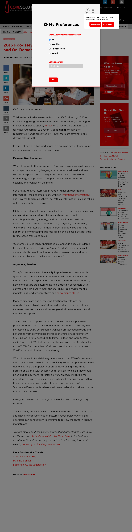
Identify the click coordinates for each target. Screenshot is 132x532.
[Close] (93, 10)
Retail (55, 53)
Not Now (108, 24)
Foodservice (58, 48)
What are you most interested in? (65, 35)
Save (53, 80)
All (53, 39)
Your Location (56, 62)
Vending (56, 44)
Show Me (95, 24)
